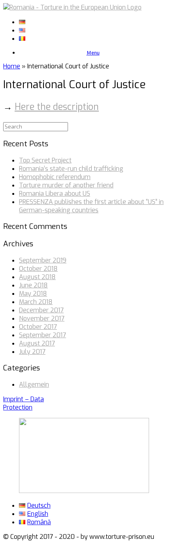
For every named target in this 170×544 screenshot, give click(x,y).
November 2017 (41, 318)
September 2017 (42, 335)
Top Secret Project (45, 160)
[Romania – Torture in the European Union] (72, 7)
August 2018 (37, 277)
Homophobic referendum (55, 177)
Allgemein (34, 384)
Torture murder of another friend (66, 185)
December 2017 (41, 310)
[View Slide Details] (84, 491)
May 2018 (33, 293)
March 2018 (36, 302)
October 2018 (38, 268)
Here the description (57, 107)
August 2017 (37, 343)
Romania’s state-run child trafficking (71, 168)
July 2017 (32, 352)
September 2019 (42, 260)
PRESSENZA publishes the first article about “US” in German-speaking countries (91, 206)
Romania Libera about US (54, 193)
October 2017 (38, 327)
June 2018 (33, 285)
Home (11, 66)
